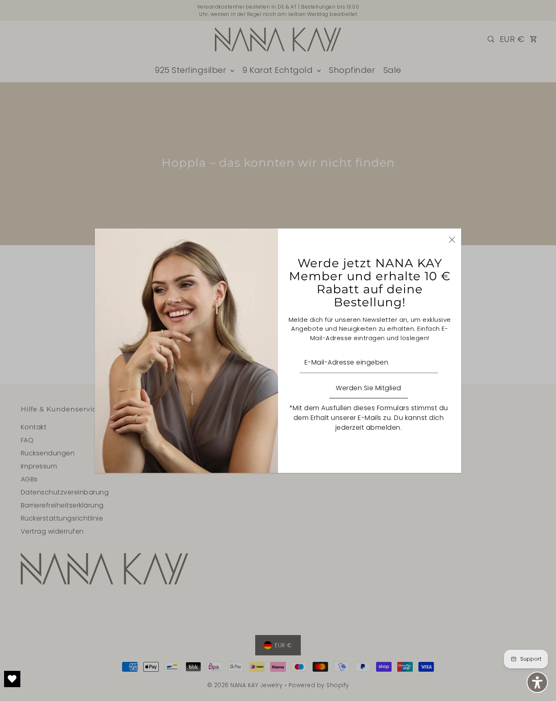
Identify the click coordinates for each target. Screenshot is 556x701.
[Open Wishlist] (12, 679)
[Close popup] (452, 239)
